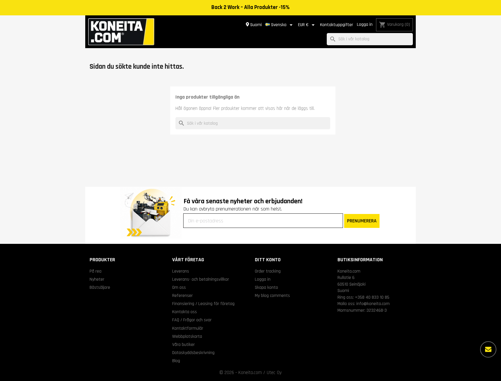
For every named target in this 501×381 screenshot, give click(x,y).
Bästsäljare (100, 287)
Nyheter (97, 279)
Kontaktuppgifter (336, 25)
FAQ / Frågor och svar (192, 320)
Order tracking (268, 271)
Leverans (180, 271)
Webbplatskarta (187, 336)
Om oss (179, 287)
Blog (176, 361)
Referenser (182, 295)
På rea (95, 271)
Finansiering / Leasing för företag (203, 303)
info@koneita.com (373, 303)
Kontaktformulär (187, 328)
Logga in (365, 24)
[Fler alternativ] (488, 349)
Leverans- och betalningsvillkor (200, 279)
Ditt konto (268, 259)
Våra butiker (183, 344)
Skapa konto (266, 287)
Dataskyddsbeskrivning (193, 352)
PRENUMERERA (362, 220)
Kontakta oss (184, 312)
